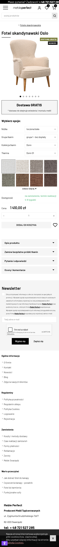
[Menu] (5, 7)
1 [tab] (20, 96)
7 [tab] (38, 96)
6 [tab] (35, 96)
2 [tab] (23, 96)
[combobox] (41, 129)
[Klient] (39, 7)
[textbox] (41, 129)
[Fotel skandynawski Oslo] (29, 65)
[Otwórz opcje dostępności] (5, 543)
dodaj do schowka (55, 225)
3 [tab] (26, 96)
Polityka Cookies (14, 542)
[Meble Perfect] (22, 8)
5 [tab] (32, 96)
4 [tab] (29, 96)
